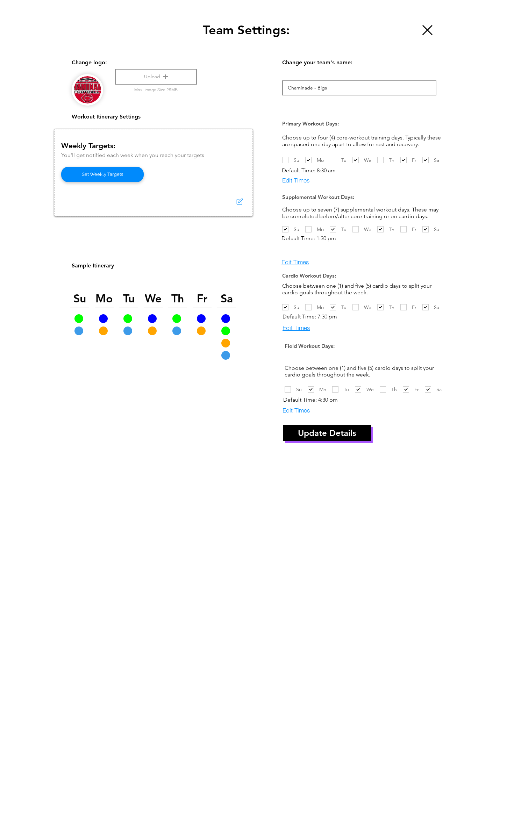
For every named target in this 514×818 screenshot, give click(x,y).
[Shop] (427, 30)
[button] (156, 77)
